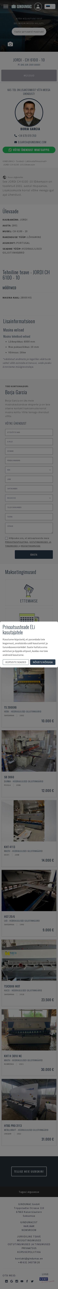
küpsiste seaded (15, 662)
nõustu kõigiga (43, 662)
